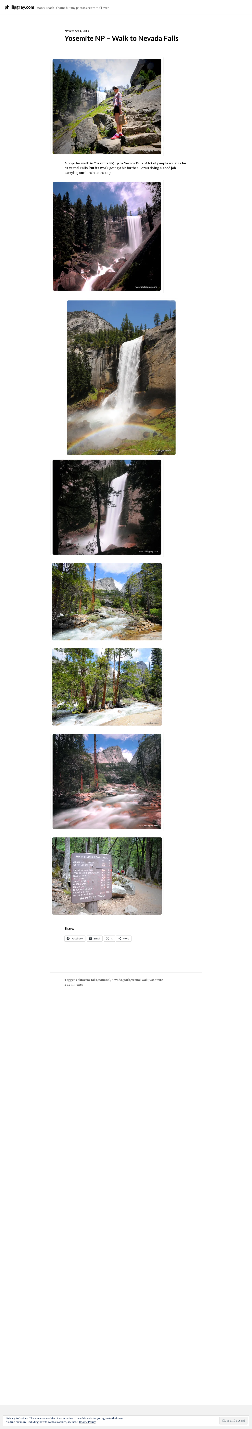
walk (145, 980)
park (126, 980)
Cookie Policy (87, 1422)
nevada (116, 980)
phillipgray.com (19, 7)
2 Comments (74, 984)
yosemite (156, 980)
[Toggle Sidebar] (245, 7)
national (104, 980)
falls (94, 980)
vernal (136, 980)
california (83, 980)
